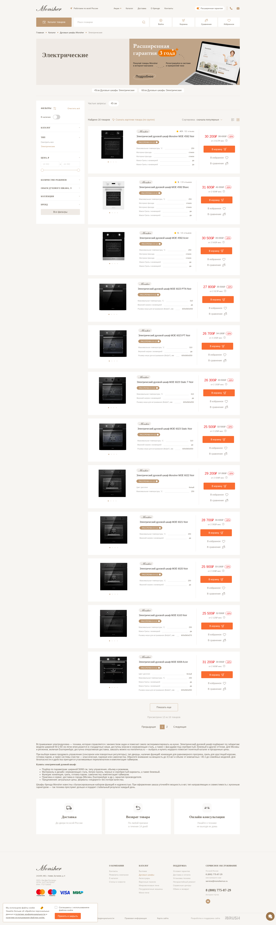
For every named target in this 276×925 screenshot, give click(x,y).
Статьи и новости (117, 882)
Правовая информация (136, 918)
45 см (114, 103)
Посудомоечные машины (151, 889)
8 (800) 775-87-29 (214, 874)
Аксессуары (144, 878)
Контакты (168, 8)
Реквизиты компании (119, 875)
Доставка (142, 8)
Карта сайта (162, 918)
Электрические (48, 146)
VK (208, 901)
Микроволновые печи (149, 885)
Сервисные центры (182, 885)
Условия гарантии (181, 871)
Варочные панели (147, 882)
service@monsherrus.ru (217, 881)
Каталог (129, 8)
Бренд (44, 205)
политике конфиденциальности (30, 914)
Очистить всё (74, 108)
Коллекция (47, 196)
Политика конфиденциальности (99, 918)
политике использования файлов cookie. (25, 917)
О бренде (155, 8)
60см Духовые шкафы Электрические (161, 90)
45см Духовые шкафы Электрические (114, 90)
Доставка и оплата (181, 875)
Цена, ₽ (45, 158)
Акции (116, 8)
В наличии (46, 117)
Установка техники (181, 878)
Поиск (143, 22)
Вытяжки (143, 871)
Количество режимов (54, 180)
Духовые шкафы (146, 875)
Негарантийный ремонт (184, 882)
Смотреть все (47, 142)
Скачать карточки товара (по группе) (135, 119)
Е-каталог (113, 878)
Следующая (179, 727)
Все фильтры (60, 212)
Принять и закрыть (68, 916)
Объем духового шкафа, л (56, 188)
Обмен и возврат (181, 889)
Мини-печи (144, 892)
